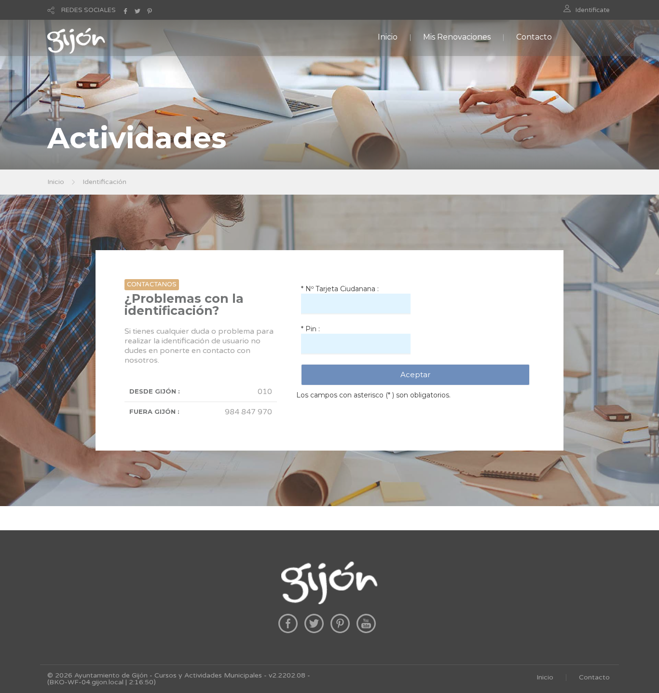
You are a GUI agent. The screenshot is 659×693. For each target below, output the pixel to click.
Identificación (104, 182)
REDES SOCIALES (88, 10)
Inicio (388, 37)
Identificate (593, 10)
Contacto (534, 37)
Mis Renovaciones (457, 37)
